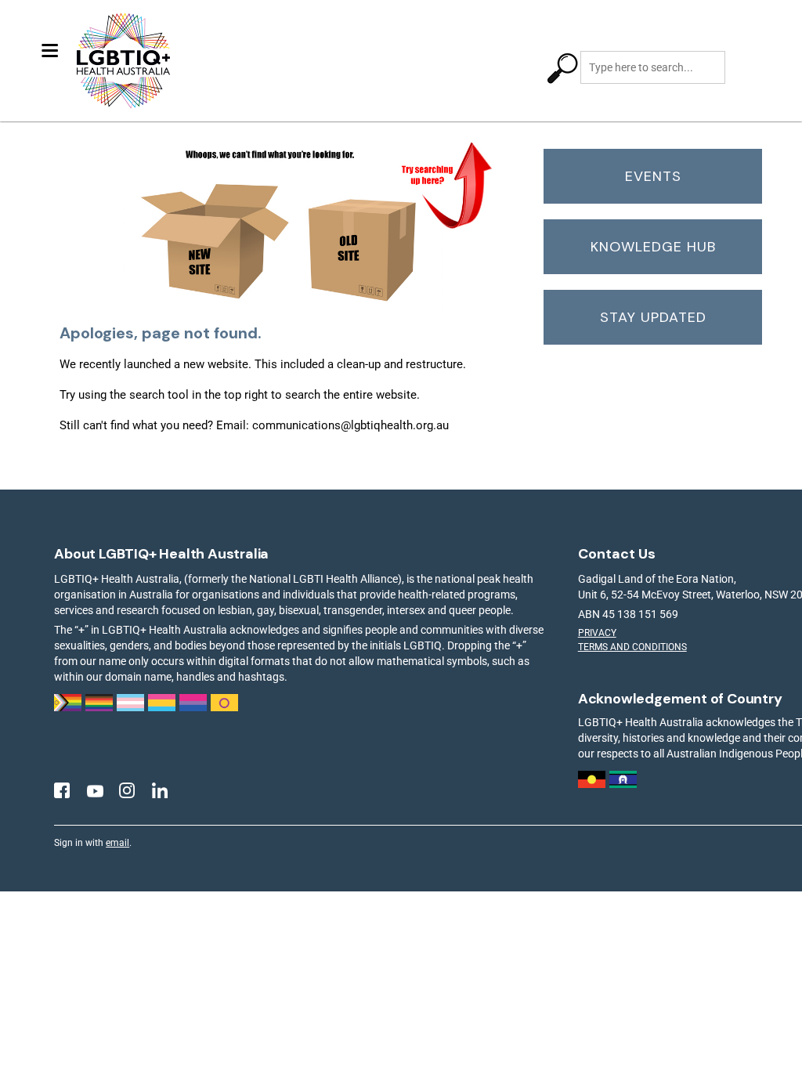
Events (653, 176)
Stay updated (653, 317)
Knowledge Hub (653, 246)
